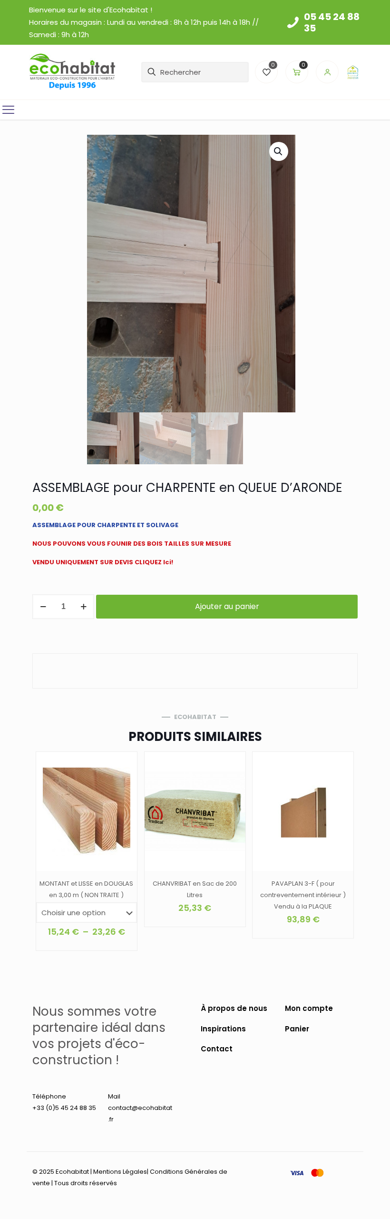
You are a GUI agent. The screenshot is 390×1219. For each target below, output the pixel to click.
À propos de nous (234, 1008)
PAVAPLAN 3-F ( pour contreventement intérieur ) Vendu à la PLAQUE (303, 895)
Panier (297, 1029)
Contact (217, 1049)
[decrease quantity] (43, 607)
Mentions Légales (120, 1171)
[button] (278, 151)
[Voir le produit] (123, 765)
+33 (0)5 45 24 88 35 (64, 1107)
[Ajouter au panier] (232, 765)
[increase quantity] (83, 607)
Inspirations (223, 1029)
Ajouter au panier (227, 606)
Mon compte (309, 1008)
